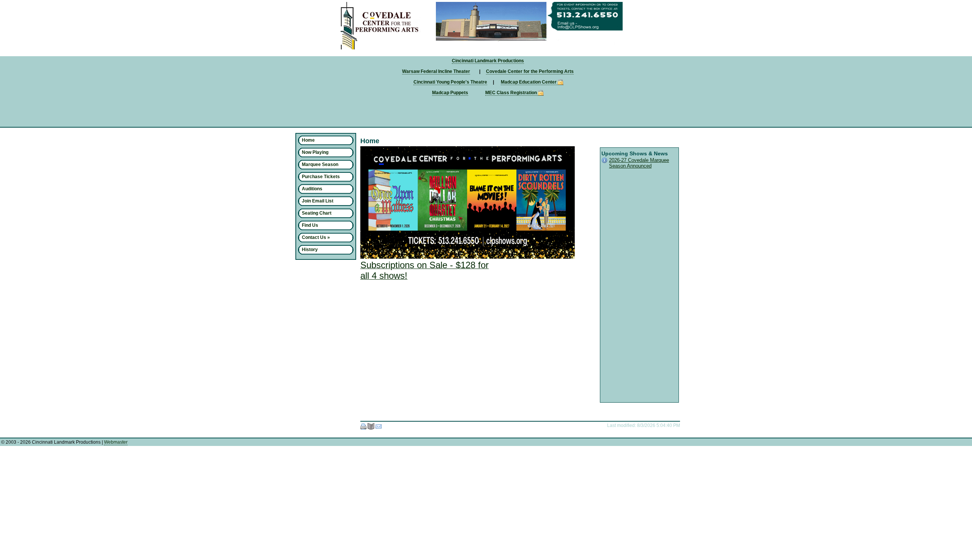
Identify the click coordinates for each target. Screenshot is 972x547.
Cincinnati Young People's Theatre (450, 82)
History (310, 249)
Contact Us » (316, 237)
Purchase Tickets (321, 176)
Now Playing (315, 152)
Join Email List (317, 201)
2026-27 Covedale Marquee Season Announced (639, 163)
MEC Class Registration (511, 92)
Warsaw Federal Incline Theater (436, 71)
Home (308, 140)
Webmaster (116, 442)
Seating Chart (316, 213)
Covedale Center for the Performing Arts (530, 71)
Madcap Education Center (529, 82)
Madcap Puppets (450, 92)
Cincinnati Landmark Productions (488, 60)
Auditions (312, 188)
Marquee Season (320, 164)
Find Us (310, 225)
